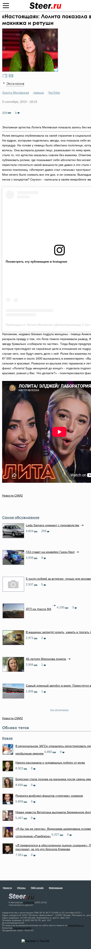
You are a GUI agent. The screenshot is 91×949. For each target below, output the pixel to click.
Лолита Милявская (15, 92)
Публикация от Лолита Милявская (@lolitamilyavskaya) (43, 324)
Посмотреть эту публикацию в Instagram (36, 261)
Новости (7, 888)
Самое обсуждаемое (20, 517)
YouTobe (54, 92)
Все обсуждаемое (59, 710)
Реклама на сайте (22, 928)
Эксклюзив (15, 83)
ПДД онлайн (37, 888)
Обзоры (21, 888)
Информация (56, 888)
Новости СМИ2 (12, 495)
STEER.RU (28, 902)
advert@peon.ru (76, 925)
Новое (7, 738)
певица (38, 92)
